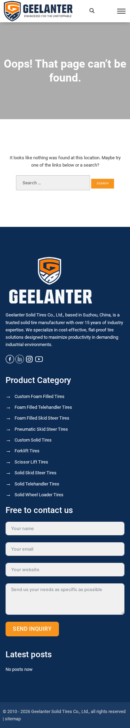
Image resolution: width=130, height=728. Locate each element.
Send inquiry (32, 629)
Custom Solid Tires (33, 440)
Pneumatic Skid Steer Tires (41, 429)
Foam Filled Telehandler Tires (43, 407)
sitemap (13, 718)
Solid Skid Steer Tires (36, 472)
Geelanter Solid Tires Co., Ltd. (60, 711)
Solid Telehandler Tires (37, 483)
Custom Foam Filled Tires (39, 396)
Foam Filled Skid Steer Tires (42, 418)
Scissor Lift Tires (31, 462)
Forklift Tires (27, 450)
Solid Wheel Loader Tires (39, 494)
